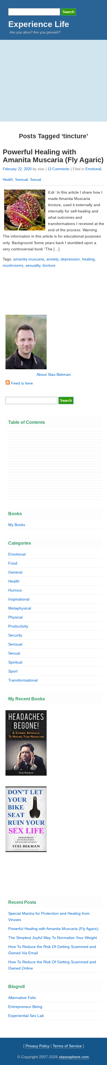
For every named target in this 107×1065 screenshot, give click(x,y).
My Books (16, 525)
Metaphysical (19, 608)
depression (70, 259)
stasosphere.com (74, 1057)
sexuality (33, 265)
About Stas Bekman (53, 374)
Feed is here (21, 383)
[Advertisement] (53, 81)
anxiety (52, 259)
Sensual (21, 180)
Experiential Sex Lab (26, 1015)
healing (88, 259)
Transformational (23, 680)
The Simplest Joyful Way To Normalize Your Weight (52, 937)
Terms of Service (67, 1046)
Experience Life (38, 24)
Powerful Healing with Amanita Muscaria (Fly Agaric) (53, 156)
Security (15, 635)
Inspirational (18, 599)
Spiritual (15, 662)
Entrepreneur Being (25, 1006)
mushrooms (13, 265)
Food (12, 563)
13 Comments (58, 169)
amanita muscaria (28, 259)
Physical (15, 617)
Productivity (18, 626)
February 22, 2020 (17, 169)
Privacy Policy (37, 1046)
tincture (49, 265)
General (15, 572)
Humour (15, 590)
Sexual (35, 180)
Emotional (93, 169)
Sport (13, 671)
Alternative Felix (22, 997)
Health (8, 180)
